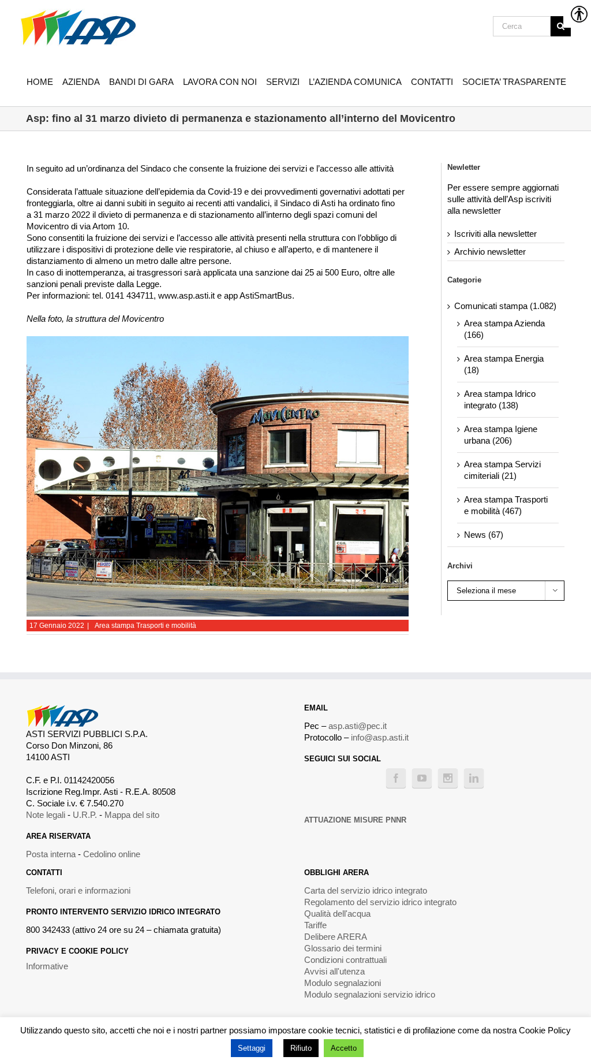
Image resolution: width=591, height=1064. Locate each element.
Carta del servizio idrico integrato (365, 890)
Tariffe (315, 925)
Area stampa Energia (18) (504, 364)
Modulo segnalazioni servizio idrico (369, 994)
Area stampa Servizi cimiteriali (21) (502, 470)
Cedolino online (111, 854)
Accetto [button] (344, 1048)
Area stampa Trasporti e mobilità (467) (506, 505)
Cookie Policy (545, 1030)
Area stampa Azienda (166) (504, 329)
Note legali (45, 815)
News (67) (483, 535)
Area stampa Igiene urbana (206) (500, 434)
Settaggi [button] (251, 1048)
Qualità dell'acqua (337, 913)
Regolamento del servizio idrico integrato (380, 902)
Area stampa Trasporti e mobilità (145, 626)
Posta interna (51, 854)
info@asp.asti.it (380, 737)
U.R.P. (85, 815)
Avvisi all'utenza (334, 971)
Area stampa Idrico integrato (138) (500, 399)
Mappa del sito (131, 815)
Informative (47, 966)
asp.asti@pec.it (357, 726)
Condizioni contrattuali (345, 960)
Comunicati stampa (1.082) (505, 306)
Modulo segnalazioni (342, 983)
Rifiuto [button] (301, 1048)
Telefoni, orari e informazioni (78, 890)
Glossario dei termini (342, 948)
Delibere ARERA (335, 937)
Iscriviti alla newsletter (495, 234)
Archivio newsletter (490, 251)
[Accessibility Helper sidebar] (577, 14)
